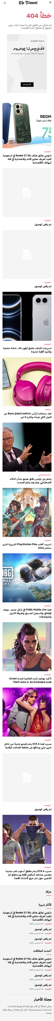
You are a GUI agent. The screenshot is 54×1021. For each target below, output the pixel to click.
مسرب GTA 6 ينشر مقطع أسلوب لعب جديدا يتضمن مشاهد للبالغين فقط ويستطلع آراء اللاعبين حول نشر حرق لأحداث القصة (28, 874)
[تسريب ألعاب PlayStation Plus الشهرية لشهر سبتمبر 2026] (27, 512)
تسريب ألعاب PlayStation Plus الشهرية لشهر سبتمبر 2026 (27, 546)
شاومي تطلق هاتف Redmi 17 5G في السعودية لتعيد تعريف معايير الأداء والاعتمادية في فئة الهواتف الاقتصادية (27, 159)
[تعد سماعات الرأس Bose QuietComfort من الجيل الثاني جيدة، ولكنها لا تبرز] (27, 381)
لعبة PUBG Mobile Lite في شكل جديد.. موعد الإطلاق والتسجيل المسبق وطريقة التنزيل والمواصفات (27, 613)
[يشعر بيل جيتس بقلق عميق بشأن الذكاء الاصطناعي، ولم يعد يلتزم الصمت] (27, 447)
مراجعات (48, 409)
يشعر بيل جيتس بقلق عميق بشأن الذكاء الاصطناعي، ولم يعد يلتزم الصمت (30, 480)
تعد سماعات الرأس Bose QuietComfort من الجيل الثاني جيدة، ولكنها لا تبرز (27, 415)
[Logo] (28, 3)
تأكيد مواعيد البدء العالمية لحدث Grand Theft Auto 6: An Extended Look (30, 680)
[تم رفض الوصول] (27, 192)
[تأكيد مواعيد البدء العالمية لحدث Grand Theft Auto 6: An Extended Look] (27, 646)
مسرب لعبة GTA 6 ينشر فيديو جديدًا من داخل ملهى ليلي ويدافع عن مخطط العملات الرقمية (27, 745)
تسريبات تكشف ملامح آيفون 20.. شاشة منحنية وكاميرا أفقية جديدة (27, 350)
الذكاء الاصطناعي (44, 475)
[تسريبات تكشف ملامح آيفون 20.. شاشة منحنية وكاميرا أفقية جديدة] (27, 316)
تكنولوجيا (47, 152)
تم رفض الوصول (42, 224)
